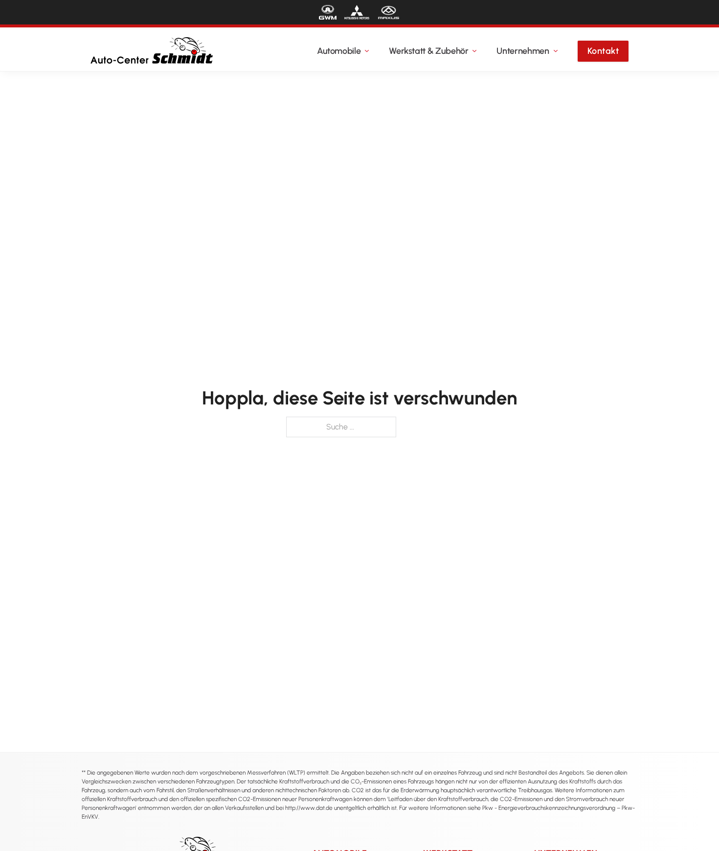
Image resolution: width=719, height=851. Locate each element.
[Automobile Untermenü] (366, 50)
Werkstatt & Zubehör (428, 51)
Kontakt (603, 51)
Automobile (338, 51)
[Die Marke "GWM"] (328, 12)
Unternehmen (522, 51)
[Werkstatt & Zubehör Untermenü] (474, 50)
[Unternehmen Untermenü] (555, 50)
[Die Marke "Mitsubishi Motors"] (356, 12)
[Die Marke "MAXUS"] (388, 12)
